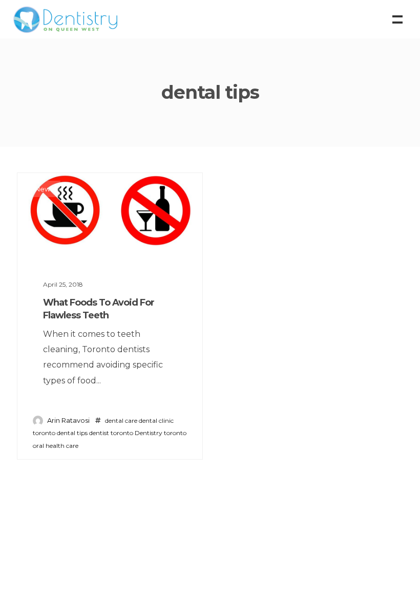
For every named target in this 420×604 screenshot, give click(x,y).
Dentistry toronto (160, 433)
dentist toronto (111, 433)
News (44, 189)
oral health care (55, 445)
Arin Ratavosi (68, 420)
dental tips (72, 433)
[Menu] (396, 18)
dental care (121, 420)
